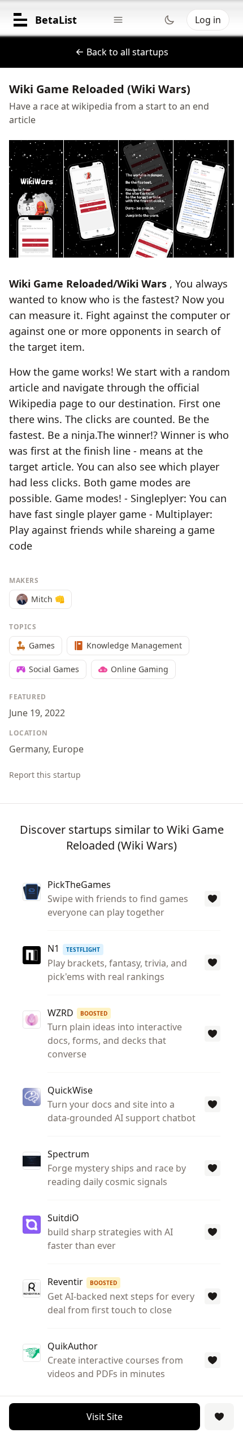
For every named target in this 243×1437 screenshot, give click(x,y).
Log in (208, 20)
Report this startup (45, 774)
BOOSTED (93, 1013)
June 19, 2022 (37, 713)
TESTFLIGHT (83, 949)
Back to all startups (127, 52)
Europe (68, 749)
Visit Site (104, 1416)
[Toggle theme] (169, 20)
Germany (28, 749)
